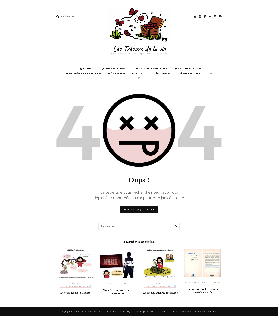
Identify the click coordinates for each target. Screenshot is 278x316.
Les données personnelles (207, 311)
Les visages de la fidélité (75, 292)
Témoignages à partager (74, 286)
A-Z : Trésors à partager (83, 73)
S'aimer (160, 284)
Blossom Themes (159, 311)
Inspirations (210, 283)
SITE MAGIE (164, 73)
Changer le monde (118, 284)
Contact (139, 73)
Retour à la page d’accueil (139, 209)
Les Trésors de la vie (139, 49)
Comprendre (192, 283)
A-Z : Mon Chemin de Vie (151, 68)
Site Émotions (191, 73)
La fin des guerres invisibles (160, 292)
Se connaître (75, 284)
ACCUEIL (87, 68)
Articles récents (115, 68)
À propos (116, 73)
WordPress (187, 311)
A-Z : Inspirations (187, 68)
